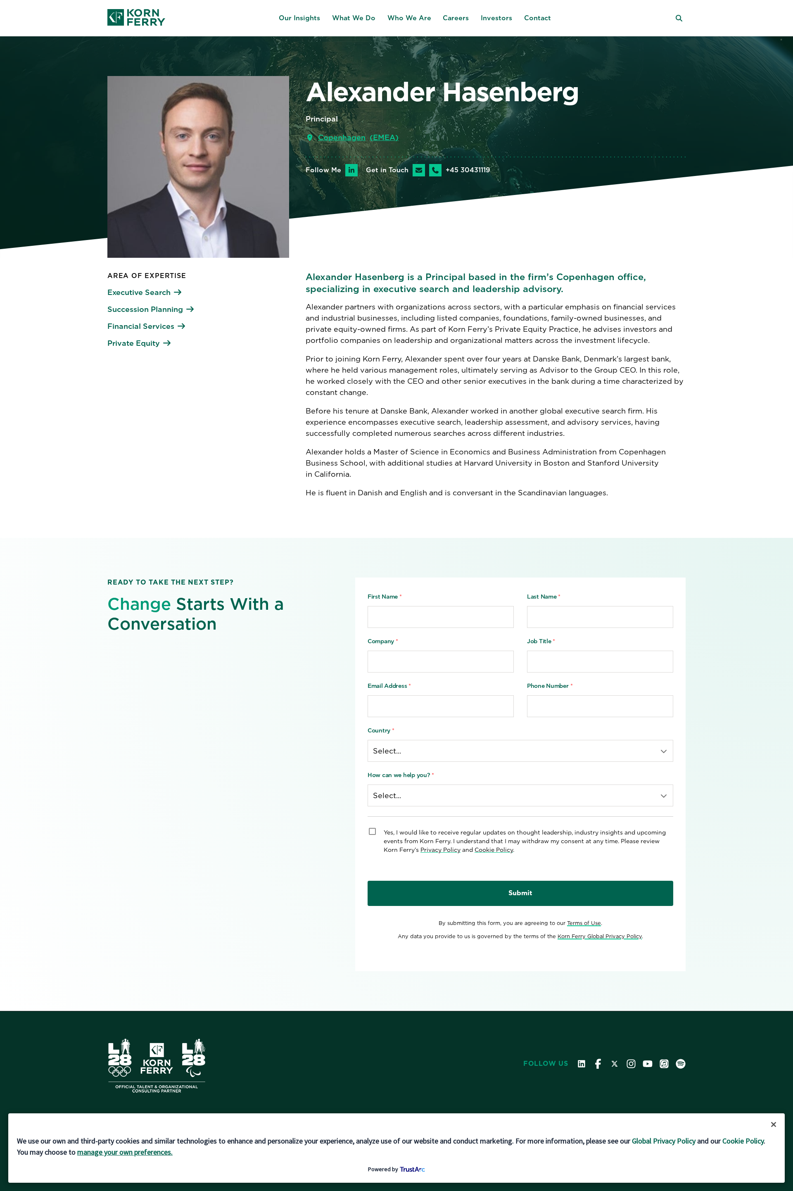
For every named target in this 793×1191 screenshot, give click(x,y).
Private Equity (133, 343)
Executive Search (139, 292)
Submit (520, 893)
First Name (385, 596)
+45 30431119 (468, 170)
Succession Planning (145, 309)
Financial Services (140, 326)
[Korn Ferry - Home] (136, 18)
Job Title (541, 641)
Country (381, 730)
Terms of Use (584, 923)
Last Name (543, 596)
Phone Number (549, 685)
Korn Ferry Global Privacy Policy (600, 936)
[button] (299, 18)
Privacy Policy (440, 849)
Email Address (389, 685)
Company (383, 641)
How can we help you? (401, 775)
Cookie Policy (494, 849)
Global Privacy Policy (664, 1141)
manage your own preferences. (125, 1152)
